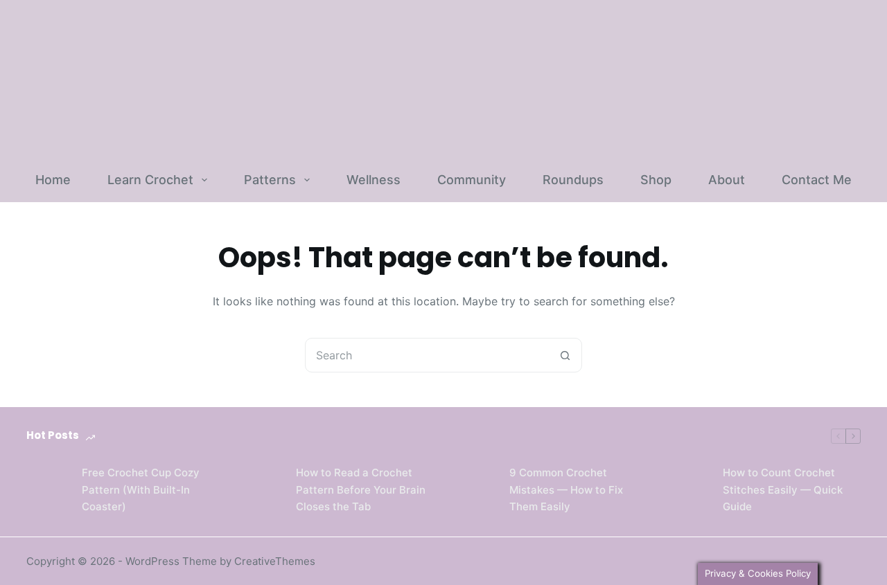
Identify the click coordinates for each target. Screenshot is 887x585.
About (726, 179)
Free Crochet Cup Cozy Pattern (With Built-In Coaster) (141, 490)
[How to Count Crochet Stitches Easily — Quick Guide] (688, 490)
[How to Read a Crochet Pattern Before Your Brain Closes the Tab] (261, 490)
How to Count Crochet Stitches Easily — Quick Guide (783, 490)
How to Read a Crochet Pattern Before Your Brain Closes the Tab (360, 490)
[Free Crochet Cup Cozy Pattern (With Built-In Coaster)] (47, 490)
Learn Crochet (150, 179)
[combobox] (427, 355)
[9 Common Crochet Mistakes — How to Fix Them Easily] (474, 490)
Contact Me (817, 179)
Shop (655, 179)
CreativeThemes (274, 561)
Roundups (573, 179)
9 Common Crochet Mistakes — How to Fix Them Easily (566, 490)
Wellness (373, 179)
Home (53, 179)
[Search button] (564, 355)
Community (471, 179)
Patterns (270, 179)
